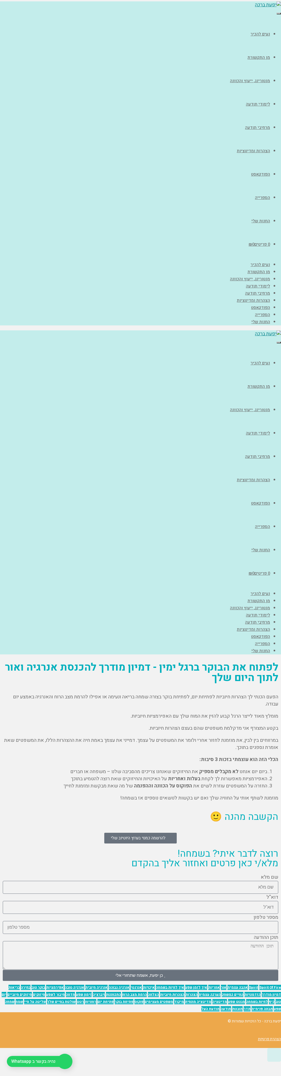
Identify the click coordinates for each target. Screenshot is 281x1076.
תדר (247, 1008)
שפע (277, 1008)
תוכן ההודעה (266, 937)
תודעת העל (210, 1008)
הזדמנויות (253, 994)
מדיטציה (219, 1001)
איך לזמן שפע (196, 987)
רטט (80, 1001)
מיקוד (179, 1001)
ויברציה (99, 994)
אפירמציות (55, 987)
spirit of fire (270, 987)
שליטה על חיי (35, 1001)
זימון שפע (84, 994)
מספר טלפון (266, 917)
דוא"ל (272, 897)
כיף (271, 1001)
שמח (19, 1001)
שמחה (10, 1001)
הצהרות (192, 994)
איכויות (149, 987)
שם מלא (269, 877)
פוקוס (139, 1001)
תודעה (226, 1008)
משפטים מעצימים (159, 1001)
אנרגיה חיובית (96, 987)
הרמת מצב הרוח (134, 994)
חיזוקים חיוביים (19, 994)
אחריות (214, 987)
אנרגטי (136, 987)
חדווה (70, 994)
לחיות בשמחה (257, 1001)
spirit (253, 987)
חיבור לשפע (55, 994)
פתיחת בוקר (124, 1001)
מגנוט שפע (236, 1001)
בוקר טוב (38, 987)
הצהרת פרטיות (269, 1039)
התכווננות (113, 994)
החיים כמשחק (232, 994)
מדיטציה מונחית (198, 1001)
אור (223, 987)
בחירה (25, 987)
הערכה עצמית (210, 994)
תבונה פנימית (262, 1008)
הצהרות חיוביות (172, 994)
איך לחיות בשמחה (170, 987)
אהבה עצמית (237, 987)
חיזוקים (39, 994)
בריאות (14, 987)
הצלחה (153, 994)
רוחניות (90, 1001)
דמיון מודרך (271, 994)
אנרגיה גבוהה (119, 987)
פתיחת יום (105, 1001)
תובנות (237, 1008)
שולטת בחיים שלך (61, 1001)
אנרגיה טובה (74, 987)
